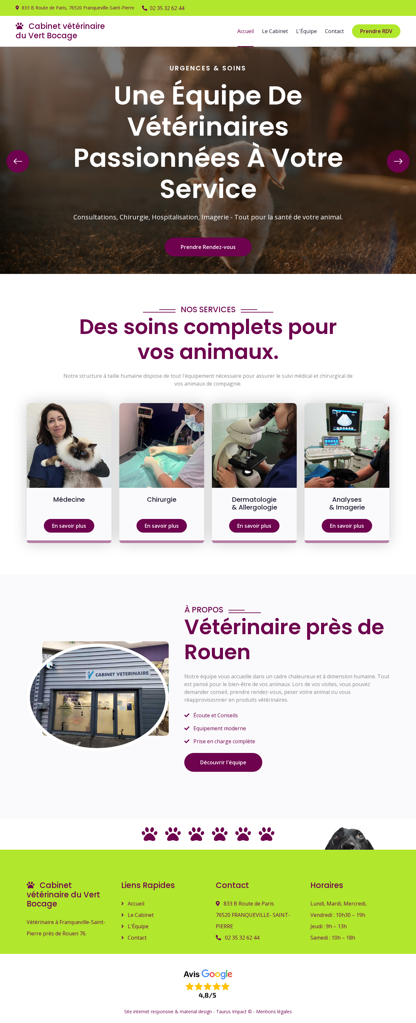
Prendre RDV (376, 31)
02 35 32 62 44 (167, 8)
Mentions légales (274, 1011)
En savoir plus (69, 525)
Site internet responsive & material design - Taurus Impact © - (190, 1011)
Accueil (245, 31)
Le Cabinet (275, 31)
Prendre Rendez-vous (208, 247)
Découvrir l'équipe (223, 762)
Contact (334, 31)
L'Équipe (306, 31)
